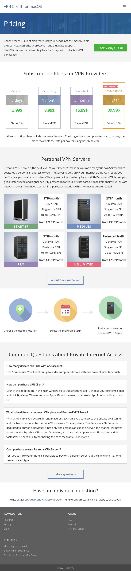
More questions (65, 474)
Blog (6, 528)
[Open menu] (124, 6)
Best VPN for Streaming (16, 550)
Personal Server (76, 528)
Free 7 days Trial (110, 48)
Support (72, 524)
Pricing (7, 524)
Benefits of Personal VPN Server (20, 555)
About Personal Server (65, 280)
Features (8, 519)
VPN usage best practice (16, 546)
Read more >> (82, 437)
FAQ (70, 519)
